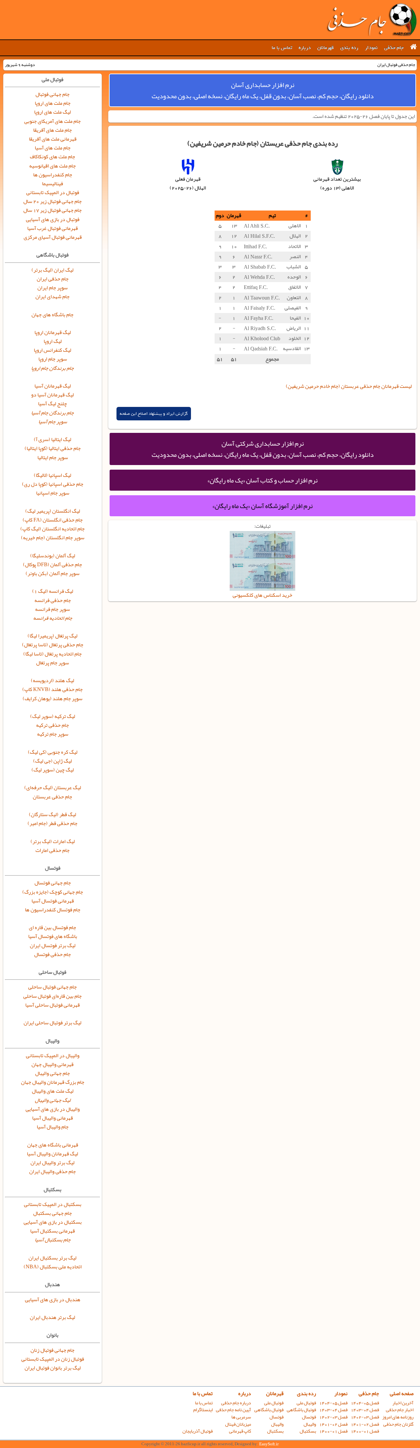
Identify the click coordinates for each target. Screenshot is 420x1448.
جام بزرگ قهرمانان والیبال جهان (52, 1082)
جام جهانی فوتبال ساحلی (52, 987)
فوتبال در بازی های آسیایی (52, 219)
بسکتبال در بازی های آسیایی (53, 1222)
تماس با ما (282, 48)
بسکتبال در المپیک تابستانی (52, 1204)
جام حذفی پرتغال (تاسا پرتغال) (52, 644)
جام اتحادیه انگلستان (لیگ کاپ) (52, 529)
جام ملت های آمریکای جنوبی (52, 121)
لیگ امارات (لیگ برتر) (53, 841)
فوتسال (309, 1417)
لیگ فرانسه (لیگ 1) (52, 591)
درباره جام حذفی (236, 1403)
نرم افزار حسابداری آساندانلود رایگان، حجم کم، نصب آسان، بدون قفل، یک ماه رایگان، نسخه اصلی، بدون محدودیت (263, 90)
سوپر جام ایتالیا (52, 457)
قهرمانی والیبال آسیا (52, 1118)
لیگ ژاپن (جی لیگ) (52, 761)
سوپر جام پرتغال (52, 662)
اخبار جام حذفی (399, 1410)
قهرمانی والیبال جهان (53, 1064)
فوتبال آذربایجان (197, 1431)
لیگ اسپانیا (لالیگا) (52, 475)
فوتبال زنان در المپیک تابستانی (52, 1359)
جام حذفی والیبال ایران (52, 1171)
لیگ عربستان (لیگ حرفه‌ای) (52, 787)
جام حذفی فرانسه (52, 600)
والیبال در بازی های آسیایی (53, 1109)
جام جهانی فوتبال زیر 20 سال (52, 201)
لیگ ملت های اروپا (52, 112)
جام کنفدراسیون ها (52, 174)
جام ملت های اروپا (53, 103)
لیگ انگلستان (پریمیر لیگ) (52, 511)
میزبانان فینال (238, 1424)
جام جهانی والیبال (52, 1073)
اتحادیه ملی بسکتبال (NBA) (53, 1266)
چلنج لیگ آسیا (52, 403)
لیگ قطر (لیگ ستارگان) (52, 814)
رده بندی (349, 48)
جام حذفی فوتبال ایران (371, 19)
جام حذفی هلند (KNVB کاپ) (52, 689)
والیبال (310, 1424)
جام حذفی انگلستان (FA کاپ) (53, 520)
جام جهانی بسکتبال (52, 1213)
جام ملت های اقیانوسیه (52, 166)
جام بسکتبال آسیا (53, 1240)
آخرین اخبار (402, 1403)
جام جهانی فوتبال (52, 94)
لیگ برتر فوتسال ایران (52, 945)
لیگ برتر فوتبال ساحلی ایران (52, 1022)
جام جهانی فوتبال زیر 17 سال (52, 210)
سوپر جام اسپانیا (52, 493)
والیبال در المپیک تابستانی (52, 1055)
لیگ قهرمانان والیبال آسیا (52, 1153)
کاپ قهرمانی (240, 1431)
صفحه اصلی (401, 1393)
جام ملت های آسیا (53, 148)
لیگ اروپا (53, 341)
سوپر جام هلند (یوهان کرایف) (52, 698)
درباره (305, 48)
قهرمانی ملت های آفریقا (52, 139)
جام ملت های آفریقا (52, 130)
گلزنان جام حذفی (398, 1424)
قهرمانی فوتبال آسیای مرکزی (53, 237)
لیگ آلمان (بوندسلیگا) (52, 555)
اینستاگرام (203, 1410)
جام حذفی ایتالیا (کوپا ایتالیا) (53, 448)
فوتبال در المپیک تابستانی (52, 192)
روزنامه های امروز (397, 1417)
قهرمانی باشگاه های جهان (52, 1145)
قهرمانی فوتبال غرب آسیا (52, 228)
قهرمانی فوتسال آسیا (53, 901)
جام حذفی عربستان (52, 796)
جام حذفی (394, 48)
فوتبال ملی (306, 1403)
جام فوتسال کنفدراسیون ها (52, 909)
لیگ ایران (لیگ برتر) (53, 270)
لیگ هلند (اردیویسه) (52, 680)
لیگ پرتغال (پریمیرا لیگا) (52, 636)
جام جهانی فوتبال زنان (52, 1350)
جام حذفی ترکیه (52, 725)
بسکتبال (308, 1431)
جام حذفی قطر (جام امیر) (52, 823)
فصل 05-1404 (365, 1403)
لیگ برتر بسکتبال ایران (52, 1258)
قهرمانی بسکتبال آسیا (52, 1231)
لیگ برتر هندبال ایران (52, 1317)
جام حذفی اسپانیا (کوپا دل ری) (52, 484)
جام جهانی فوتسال (52, 883)
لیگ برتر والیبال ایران (52, 1162)
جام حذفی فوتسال (52, 954)
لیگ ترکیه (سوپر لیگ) (52, 716)
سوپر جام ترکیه (52, 734)
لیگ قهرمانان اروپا (52, 332)
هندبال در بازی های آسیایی (52, 1299)
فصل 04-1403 (365, 1410)
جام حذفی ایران (53, 279)
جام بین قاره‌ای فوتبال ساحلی (52, 996)
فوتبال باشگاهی (301, 1410)
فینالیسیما (52, 183)
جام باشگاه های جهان (53, 314)
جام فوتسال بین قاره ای (52, 927)
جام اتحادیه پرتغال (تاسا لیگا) (52, 654)
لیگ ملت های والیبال (53, 1091)
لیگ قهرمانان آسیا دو (52, 395)
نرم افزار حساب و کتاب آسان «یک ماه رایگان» (262, 480)
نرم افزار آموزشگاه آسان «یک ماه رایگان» (262, 505)
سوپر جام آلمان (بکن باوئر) (52, 573)
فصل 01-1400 (365, 1431)
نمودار (371, 48)
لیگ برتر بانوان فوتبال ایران (53, 1368)
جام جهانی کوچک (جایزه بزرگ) (52, 892)
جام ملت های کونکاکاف (52, 156)
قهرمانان (325, 48)
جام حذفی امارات (52, 850)
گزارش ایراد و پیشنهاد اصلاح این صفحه (154, 413)
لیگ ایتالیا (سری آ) (52, 439)
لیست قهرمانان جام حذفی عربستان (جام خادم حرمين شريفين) (349, 386)
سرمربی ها (241, 1417)
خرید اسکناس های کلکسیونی (262, 595)
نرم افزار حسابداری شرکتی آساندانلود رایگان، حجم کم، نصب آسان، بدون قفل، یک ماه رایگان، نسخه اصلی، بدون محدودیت (263, 449)
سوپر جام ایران (52, 287)
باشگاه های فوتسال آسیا (52, 936)
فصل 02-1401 (365, 1424)
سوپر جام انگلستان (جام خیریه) (52, 537)
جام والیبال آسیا (53, 1127)
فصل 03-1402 (365, 1417)
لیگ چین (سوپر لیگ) (53, 770)
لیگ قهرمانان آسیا (52, 386)
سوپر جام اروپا (52, 359)
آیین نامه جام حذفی (233, 1410)
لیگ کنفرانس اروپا (52, 350)
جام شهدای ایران (52, 296)
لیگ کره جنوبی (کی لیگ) (52, 752)
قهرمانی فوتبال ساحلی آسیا (52, 1005)
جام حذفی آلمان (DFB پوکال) (52, 564)
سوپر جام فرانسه (52, 609)
